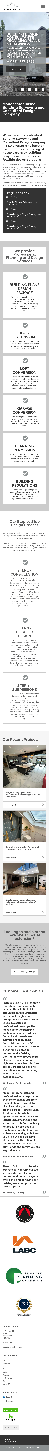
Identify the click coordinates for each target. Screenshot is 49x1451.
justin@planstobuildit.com (13, 1347)
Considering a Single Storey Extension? (21, 227)
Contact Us (7, 1384)
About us (6, 1363)
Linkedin (9, 1397)
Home (5, 1360)
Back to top (12, 1428)
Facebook (10, 1401)
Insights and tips (17, 193)
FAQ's (5, 1372)
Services (6, 1366)
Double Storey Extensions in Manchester (21, 203)
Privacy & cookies (10, 1441)
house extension (17, 583)
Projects (6, 1375)
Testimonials (8, 1378)
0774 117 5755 (22, 61)
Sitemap (6, 1439)
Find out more (15, 69)
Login (38, 1447)
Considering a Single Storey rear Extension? (23, 215)
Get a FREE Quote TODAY (24, 972)
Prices (5, 1369)
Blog (4, 1381)
